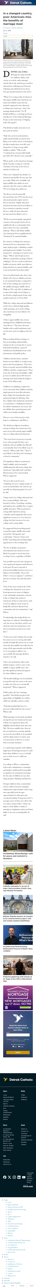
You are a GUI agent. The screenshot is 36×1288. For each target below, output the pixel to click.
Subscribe (6, 1159)
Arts (4, 1108)
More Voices (7, 1150)
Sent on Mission (13, 1228)
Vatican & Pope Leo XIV (8, 1100)
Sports (5, 1103)
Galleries (24, 1099)
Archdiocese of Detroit (26, 1136)
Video (23, 1095)
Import (5, 33)
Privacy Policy (21, 1039)
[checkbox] (18, 1047)
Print (5, 36)
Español (5, 1117)
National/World (8, 1097)
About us (24, 1129)
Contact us (24, 1131)
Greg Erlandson (13, 1247)
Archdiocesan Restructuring (17, 1209)
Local (5, 1095)
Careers (23, 1144)
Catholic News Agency (13, 28)
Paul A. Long (7, 1143)
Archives (24, 1133)
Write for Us (7, 1164)
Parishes (24, 1142)
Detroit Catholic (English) (12, 1283)
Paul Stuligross (8, 1148)
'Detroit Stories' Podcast (15, 1224)
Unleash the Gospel (14, 1271)
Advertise (6, 1162)
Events (5, 1119)
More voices (11, 1252)
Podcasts (24, 1097)
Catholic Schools (8, 1106)
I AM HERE (11, 1231)
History (10, 1233)
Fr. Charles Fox (12, 1245)
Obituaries (6, 1115)
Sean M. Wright (8, 1145)
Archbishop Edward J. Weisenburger (7, 1130)
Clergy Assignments (7, 1111)
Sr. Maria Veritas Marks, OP (8, 1136)
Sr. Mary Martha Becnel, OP (8, 1140)
